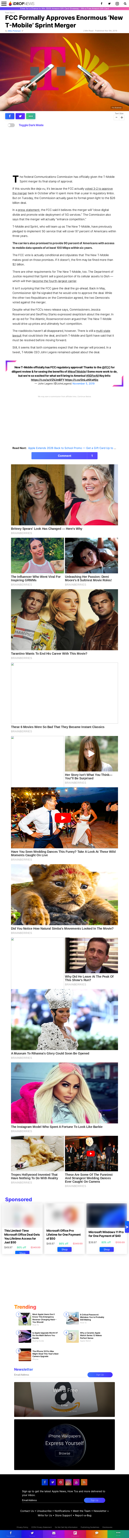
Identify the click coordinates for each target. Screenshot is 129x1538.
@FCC (106, 367)
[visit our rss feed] (84, 1482)
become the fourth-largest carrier (54, 281)
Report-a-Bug (83, 1515)
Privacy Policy (22, 1527)
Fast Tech (9, 12)
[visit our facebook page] (45, 1482)
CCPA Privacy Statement (41, 1527)
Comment (75, 455)
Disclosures (107, 1527)
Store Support (63, 1515)
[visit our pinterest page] (60, 1482)
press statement (28, 210)
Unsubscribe (44, 1510)
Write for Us (45, 1515)
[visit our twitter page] (53, 1482)
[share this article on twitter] (20, 116)
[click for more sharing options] (30, 116)
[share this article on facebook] (9, 116)
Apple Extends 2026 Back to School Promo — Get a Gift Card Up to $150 (74, 448)
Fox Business (116, 108)
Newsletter (100, 1510)
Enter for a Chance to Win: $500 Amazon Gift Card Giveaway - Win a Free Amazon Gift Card (64, 8)
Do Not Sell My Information (66, 1527)
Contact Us (27, 1510)
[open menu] (4, 3)
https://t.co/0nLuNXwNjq (81, 379)
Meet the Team (82, 1510)
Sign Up (100, 1375)
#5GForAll (92, 375)
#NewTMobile (77, 371)
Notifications (62, 1510)
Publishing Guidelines (90, 1527)
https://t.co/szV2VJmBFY (47, 379)
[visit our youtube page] (76, 1482)
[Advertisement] (64, 151)
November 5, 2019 (84, 383)
